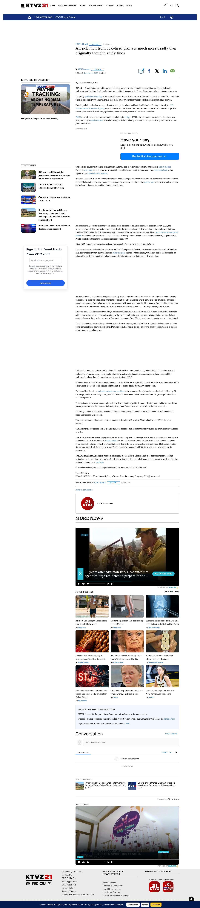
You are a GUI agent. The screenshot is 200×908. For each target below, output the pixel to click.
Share (129, 5)
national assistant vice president (111, 391)
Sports (83, 5)
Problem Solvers (96, 5)
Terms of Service (69, 891)
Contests (110, 5)
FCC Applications (69, 881)
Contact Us (67, 875)
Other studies (111, 440)
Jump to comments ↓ (84, 490)
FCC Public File (69, 885)
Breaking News (109, 882)
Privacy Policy (68, 888)
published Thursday (93, 96)
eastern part (149, 182)
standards (100, 462)
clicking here (169, 719)
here (127, 723)
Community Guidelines (72, 871)
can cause (88, 170)
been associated (160, 170)
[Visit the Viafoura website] (173, 799)
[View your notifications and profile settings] (176, 752)
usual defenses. (96, 120)
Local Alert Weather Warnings (116, 895)
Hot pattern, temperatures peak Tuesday (40, 118)
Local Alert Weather (67, 5)
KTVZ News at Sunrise (65, 17)
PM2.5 (78, 117)
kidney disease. (165, 167)
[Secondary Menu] (24, 5)
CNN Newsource (84, 69)
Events (120, 5)
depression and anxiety (97, 173)
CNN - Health (100, 483)
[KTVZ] (37, 5)
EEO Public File (69, 878)
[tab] (83, 752)
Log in (167, 734)
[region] (127, 766)
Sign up (174, 734)
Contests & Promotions (113, 886)
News (52, 5)
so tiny (127, 117)
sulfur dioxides (119, 253)
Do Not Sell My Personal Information (78, 894)
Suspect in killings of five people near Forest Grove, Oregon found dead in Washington (54, 175)
